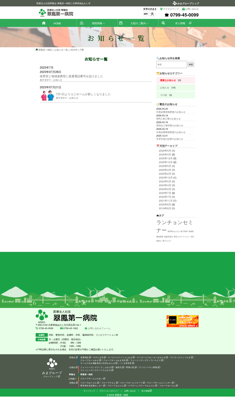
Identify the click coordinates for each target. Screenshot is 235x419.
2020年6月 (165, 204)
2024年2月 (165, 189)
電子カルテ (166, 241)
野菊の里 (130, 367)
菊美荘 (119, 367)
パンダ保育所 (126, 363)
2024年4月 (165, 185)
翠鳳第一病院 (86, 374)
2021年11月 (166, 200)
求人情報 (180, 23)
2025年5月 (165, 166)
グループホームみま (89, 360)
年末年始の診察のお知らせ (169, 138)
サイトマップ (89, 390)
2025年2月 (165, 173)
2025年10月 (166, 162)
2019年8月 (165, 208)
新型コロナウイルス (182, 236)
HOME (57, 23)
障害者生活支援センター (91, 385)
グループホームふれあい (91, 378)
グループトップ (50, 376)
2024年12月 (166, 177)
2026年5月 (165, 150)
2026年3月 (165, 154)
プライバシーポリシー (108, 390)
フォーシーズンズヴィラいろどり (145, 360)
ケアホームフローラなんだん (141, 385)
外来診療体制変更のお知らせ (170, 111)
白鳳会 (72, 367)
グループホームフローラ (131, 382)
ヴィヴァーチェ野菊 (148, 367)
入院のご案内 (138, 23)
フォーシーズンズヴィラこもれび (95, 367)
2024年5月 (165, 181)
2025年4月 (165, 170)
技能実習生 (168, 236)
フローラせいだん (167, 385)
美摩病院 (84, 357)
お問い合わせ (192, 8)
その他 (163, 94)
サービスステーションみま (120, 357)
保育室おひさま (174, 231)
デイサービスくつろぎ (180, 357)
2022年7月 (165, 197)
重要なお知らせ (168, 80)
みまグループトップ (188, 3)
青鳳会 (72, 357)
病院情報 (97, 23)
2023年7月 (165, 193)
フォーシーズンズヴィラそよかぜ (95, 370)
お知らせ (57, 79)
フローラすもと (108, 382)
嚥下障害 (184, 231)
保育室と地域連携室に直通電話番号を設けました (71, 76)
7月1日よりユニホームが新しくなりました (83, 94)
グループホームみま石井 (114, 360)
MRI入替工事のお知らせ (168, 118)
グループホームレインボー (159, 382)
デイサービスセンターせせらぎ (151, 357)
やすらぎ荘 (98, 357)
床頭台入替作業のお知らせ (169, 125)
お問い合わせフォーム (99, 328)
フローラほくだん (88, 382)
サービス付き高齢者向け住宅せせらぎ (97, 363)
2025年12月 (166, 158)
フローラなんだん (115, 385)
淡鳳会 (72, 382)
